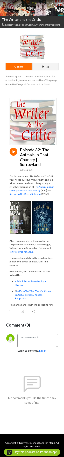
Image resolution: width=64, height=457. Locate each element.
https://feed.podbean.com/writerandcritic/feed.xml (32, 24)
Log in (42, 350)
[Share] (34, 311)
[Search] (53, 4)
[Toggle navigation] (60, 5)
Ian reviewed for (21, 251)
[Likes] (11, 311)
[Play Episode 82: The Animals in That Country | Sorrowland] (13, 152)
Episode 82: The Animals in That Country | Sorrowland (34, 157)
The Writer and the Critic (21, 19)
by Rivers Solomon (25, 194)
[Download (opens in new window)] (23, 311)
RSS (47, 66)
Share (20, 66)
